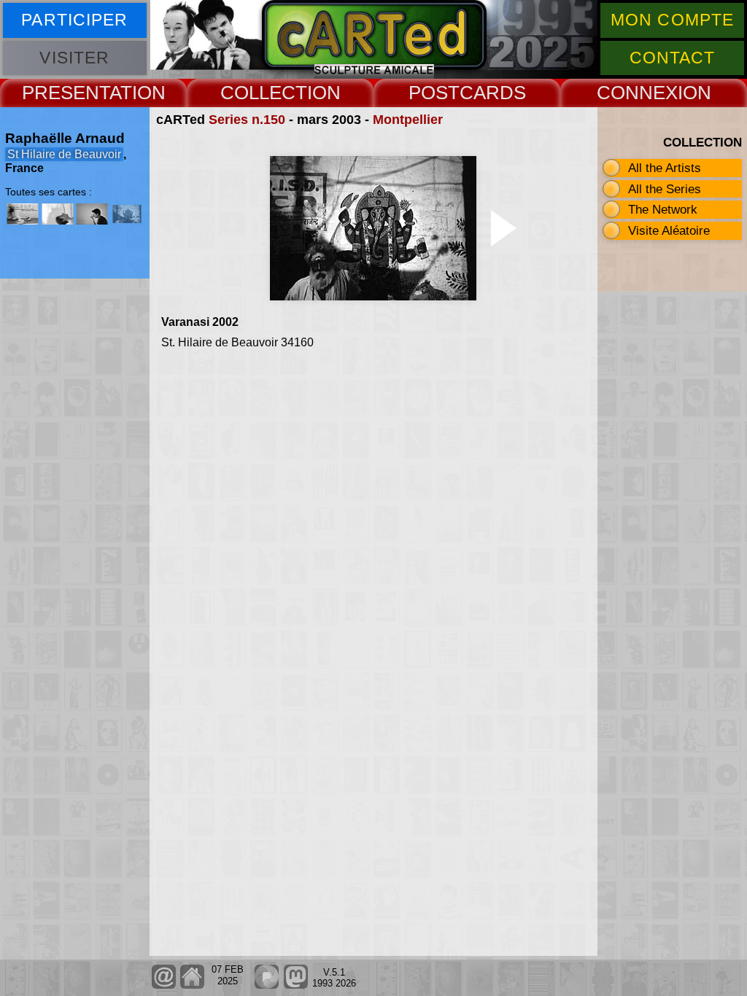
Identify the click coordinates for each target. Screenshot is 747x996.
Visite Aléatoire (669, 230)
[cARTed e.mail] (164, 985)
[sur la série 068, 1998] (57, 214)
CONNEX (637, 92)
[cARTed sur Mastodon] (295, 985)
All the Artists (664, 167)
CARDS (493, 92)
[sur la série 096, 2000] (91, 214)
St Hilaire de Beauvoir (64, 154)
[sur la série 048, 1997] (22, 214)
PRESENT (65, 92)
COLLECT (263, 92)
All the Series (664, 189)
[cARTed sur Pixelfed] (266, 985)
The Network (662, 209)
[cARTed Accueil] (192, 985)
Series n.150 (247, 119)
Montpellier (408, 119)
